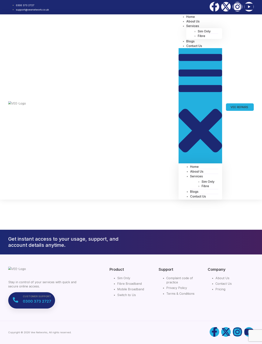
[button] (200, 105)
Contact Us (194, 46)
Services (192, 26)
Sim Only (204, 31)
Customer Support (37, 296)
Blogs (194, 191)
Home (194, 167)
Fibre (201, 36)
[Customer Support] (15, 300)
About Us (196, 171)
